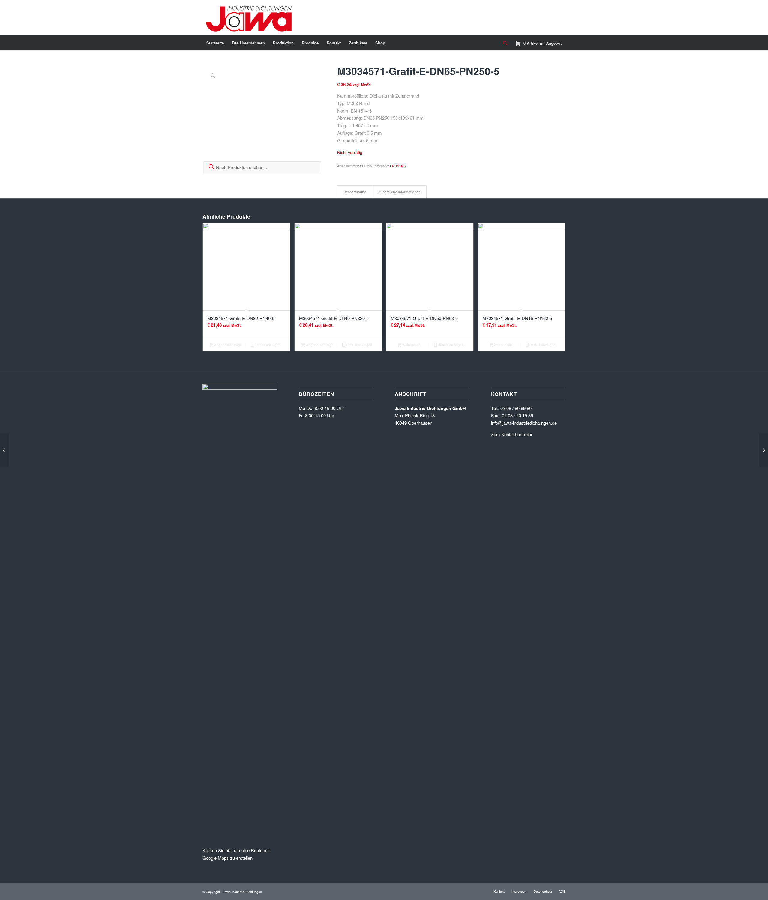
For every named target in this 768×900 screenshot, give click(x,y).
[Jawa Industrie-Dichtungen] (250, 17)
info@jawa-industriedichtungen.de (524, 423)
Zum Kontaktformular (511, 434)
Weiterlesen (411, 345)
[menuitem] (215, 42)
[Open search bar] (505, 43)
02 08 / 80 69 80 (516, 408)
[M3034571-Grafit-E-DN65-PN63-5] (4, 450)
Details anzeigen (267, 345)
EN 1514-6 (398, 165)
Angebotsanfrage (227, 345)
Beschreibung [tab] (355, 192)
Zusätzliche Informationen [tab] (399, 192)
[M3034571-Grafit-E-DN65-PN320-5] (763, 450)
